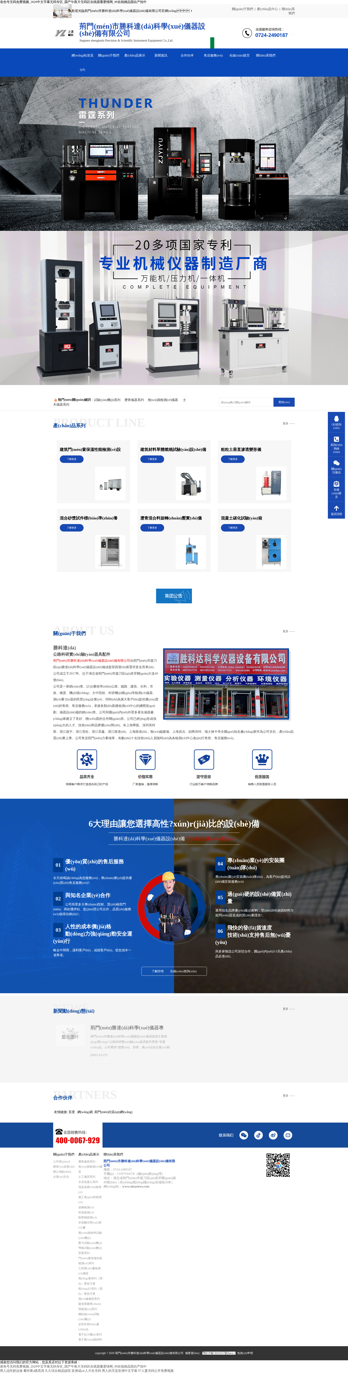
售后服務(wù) (213, 55)
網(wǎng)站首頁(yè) (82, 62)
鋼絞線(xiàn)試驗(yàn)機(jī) (88, 1317)
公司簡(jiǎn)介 (62, 1161)
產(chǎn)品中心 (267, 9)
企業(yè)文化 (61, 1176)
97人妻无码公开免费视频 (156, 1370)
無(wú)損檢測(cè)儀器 (90, 1169)
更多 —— (289, 423)
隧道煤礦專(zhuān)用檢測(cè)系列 (89, 1306)
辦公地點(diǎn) (62, 1171)
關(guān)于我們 (242, 9)
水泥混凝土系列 (88, 1182)
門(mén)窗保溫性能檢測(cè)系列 (90, 1261)
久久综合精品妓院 (58, 1370)
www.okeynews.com (135, 1186)
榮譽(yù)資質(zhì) (64, 1166)
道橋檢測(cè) (86, 1207)
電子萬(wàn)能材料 (90, 1339)
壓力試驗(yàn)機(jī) (90, 1242)
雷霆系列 (84, 1253)
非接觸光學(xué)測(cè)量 (89, 1225)
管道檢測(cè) (86, 1212)
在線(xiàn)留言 (239, 55)
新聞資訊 (160, 55)
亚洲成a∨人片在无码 (86, 1370)
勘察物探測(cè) (87, 1217)
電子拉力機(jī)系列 (90, 1334)
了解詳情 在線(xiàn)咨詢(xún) (174, 971)
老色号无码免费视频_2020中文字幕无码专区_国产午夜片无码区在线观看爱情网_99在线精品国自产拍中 (73, 2)
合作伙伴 (187, 55)
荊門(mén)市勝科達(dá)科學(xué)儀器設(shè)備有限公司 (91, 660)
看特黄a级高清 (33, 1370)
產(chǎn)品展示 (134, 55)
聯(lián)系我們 (266, 55)
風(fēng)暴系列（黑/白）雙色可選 (90, 1281)
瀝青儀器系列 (86, 1161)
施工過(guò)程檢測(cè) (90, 1200)
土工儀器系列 (86, 1176)
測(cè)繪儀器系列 (89, 1298)
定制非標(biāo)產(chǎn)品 (88, 1327)
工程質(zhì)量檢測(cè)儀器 (89, 1271)
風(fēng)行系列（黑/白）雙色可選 (90, 1291)
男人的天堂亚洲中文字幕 (119, 1370)
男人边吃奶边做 (11, 1370)
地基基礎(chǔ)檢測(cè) (89, 1190)
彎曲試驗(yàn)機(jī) (90, 1248)
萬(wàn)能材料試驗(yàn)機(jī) (90, 1235)
